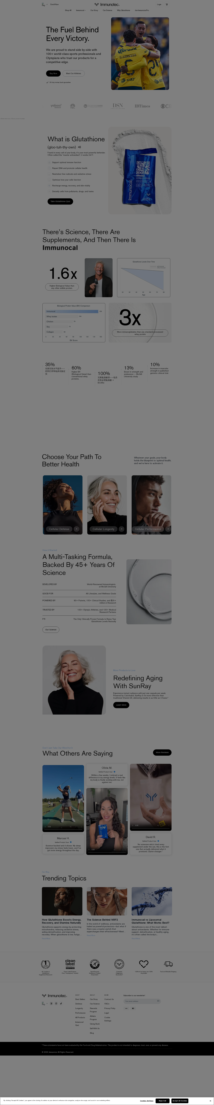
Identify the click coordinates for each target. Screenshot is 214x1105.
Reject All (162, 1101)
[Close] (210, 1100)
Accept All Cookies (180, 1101)
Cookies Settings (146, 1101)
